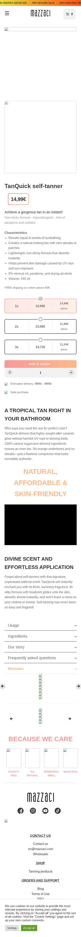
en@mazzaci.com (40, 849)
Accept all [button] (29, 928)
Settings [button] (12, 928)
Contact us (40, 844)
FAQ (40, 899)
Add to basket (39, 364)
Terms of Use (40, 894)
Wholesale (40, 854)
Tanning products (40, 871)
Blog (40, 888)
